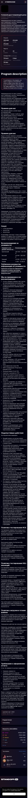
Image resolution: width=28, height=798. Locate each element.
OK (14, 794)
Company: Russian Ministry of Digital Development (11, 17)
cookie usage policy (15, 790)
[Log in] (25, 2)
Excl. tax (4, 745)
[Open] (2, 2)
